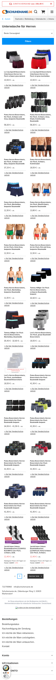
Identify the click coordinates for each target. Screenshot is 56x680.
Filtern (28, 41)
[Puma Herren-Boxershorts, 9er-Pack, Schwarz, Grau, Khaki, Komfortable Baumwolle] (41, 102)
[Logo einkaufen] (17, 12)
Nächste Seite (34, 576)
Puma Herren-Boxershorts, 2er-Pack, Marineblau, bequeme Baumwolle (14, 204)
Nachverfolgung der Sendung (16, 628)
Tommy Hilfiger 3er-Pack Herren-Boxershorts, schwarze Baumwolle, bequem (39, 291)
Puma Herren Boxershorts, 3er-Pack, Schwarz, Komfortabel (40, 162)
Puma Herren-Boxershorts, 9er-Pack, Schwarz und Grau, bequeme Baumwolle (14, 117)
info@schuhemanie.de (23, 587)
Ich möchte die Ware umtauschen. (18, 642)
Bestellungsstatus (10, 624)
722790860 (7, 587)
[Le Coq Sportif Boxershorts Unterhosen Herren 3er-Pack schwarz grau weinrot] (15, 59)
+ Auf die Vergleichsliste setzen (13, 86)
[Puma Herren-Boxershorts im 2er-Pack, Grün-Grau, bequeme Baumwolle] (15, 233)
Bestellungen (9, 619)
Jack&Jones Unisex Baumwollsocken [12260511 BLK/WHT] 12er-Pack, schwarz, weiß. (15, 550)
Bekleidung (29, 19)
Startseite (19, 19)
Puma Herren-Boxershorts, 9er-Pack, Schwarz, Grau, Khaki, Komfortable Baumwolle (40, 118)
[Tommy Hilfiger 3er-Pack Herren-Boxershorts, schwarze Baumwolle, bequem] (41, 275)
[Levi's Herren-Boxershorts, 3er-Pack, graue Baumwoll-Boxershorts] (41, 320)
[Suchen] (35, 12)
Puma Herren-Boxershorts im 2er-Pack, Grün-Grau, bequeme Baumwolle (14, 247)
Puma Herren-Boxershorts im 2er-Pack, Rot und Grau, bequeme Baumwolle (40, 247)
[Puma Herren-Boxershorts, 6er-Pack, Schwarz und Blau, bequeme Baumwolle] (15, 147)
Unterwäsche (40, 19)
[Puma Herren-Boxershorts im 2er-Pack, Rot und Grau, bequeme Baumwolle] (41, 233)
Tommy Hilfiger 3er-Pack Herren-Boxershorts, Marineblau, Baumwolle (13, 335)
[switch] (6, 676)
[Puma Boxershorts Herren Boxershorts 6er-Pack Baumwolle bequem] (41, 363)
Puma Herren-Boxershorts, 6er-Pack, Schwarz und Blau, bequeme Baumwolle (14, 162)
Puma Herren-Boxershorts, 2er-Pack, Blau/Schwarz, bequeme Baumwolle (40, 204)
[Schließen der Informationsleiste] (51, 3)
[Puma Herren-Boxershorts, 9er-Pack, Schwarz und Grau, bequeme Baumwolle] (15, 102)
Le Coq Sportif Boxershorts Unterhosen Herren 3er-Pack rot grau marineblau (40, 74)
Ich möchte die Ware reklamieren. (18, 633)
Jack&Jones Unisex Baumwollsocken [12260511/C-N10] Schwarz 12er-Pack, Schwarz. (40, 550)
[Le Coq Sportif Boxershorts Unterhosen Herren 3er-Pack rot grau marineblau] (41, 59)
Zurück (7, 19)
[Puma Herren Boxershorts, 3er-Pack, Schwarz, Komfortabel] (41, 147)
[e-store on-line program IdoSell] (28, 608)
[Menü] (52, 12)
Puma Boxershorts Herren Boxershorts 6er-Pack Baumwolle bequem (40, 377)
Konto (5, 655)
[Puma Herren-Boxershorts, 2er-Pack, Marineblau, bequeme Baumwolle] (15, 190)
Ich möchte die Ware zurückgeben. (18, 637)
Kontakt (5, 646)
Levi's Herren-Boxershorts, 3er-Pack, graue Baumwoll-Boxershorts (40, 335)
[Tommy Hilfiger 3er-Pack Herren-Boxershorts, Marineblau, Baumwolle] (15, 320)
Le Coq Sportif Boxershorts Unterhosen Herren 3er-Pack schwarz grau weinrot (14, 74)
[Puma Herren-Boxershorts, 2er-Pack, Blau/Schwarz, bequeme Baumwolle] (41, 190)
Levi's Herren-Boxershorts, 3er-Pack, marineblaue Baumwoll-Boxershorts (14, 377)
